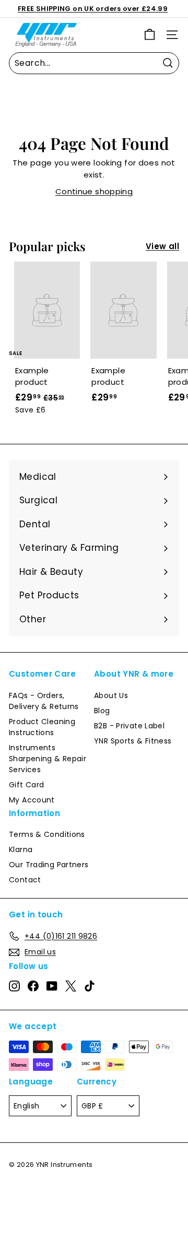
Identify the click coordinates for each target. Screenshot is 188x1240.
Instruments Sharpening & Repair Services (47, 758)
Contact (25, 880)
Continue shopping (94, 191)
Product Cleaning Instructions (42, 727)
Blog (102, 710)
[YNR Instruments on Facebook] (33, 985)
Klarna (20, 849)
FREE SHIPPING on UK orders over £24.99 (93, 9)
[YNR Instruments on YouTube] (51, 985)
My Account (32, 800)
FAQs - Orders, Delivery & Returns (44, 701)
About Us (111, 695)
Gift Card (26, 785)
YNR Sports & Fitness (133, 741)
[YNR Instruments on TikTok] (89, 985)
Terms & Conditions (47, 834)
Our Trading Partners (49, 864)
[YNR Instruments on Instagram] (14, 985)
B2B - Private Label (129, 726)
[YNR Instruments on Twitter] (70, 985)
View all (162, 246)
